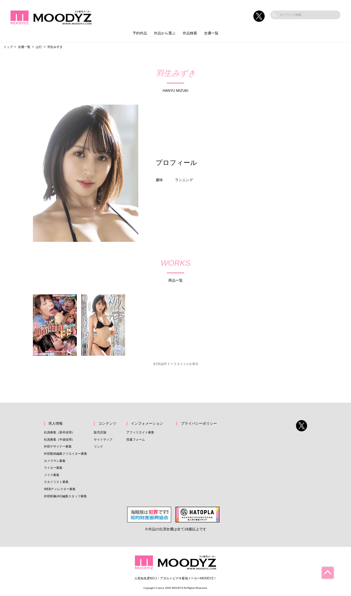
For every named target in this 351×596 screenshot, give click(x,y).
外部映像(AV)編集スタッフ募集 (65, 496)
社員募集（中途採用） (59, 439)
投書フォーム (135, 439)
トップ (8, 47)
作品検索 (190, 33)
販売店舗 (100, 432)
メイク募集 (51, 475)
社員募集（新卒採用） (59, 432)
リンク (98, 446)
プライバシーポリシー (199, 423)
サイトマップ (103, 439)
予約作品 (140, 33)
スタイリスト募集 (56, 482)
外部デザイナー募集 (58, 446)
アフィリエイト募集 (140, 432)
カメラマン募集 (55, 461)
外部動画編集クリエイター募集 (65, 453)
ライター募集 (53, 468)
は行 (39, 47)
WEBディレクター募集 (60, 489)
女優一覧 (211, 33)
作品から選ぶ (165, 33)
